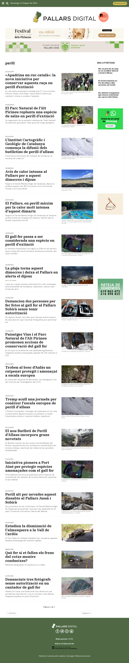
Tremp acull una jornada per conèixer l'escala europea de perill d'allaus (31, 403)
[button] (120, 3)
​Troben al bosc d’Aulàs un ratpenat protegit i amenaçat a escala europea (31, 371)
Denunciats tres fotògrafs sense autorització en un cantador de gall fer (28, 583)
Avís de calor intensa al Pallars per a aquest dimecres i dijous (26, 175)
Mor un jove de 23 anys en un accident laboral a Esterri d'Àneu (108, 70)
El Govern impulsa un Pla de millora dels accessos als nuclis (107, 82)
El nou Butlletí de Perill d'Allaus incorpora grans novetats (27, 434)
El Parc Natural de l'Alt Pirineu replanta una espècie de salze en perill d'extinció (31, 112)
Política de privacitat (82, 656)
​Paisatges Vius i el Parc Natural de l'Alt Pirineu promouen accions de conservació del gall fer (26, 340)
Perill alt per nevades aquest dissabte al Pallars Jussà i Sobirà (30, 498)
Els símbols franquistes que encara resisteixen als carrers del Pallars (108, 95)
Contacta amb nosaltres (56, 656)
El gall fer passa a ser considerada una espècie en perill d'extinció (29, 240)
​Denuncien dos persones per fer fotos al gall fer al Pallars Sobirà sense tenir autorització (30, 307)
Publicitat (42, 656)
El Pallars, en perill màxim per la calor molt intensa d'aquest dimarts (29, 207)
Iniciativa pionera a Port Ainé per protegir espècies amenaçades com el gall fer (29, 466)
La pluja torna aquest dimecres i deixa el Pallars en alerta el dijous (31, 272)
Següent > (86, 613)
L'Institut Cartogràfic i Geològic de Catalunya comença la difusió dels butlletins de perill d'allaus (29, 146)
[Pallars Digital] (64, 17)
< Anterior (11, 613)
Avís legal (70, 656)
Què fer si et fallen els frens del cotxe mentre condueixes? (29, 556)
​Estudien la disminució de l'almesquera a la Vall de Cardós (28, 530)
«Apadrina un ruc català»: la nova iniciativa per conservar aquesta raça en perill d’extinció (30, 81)
